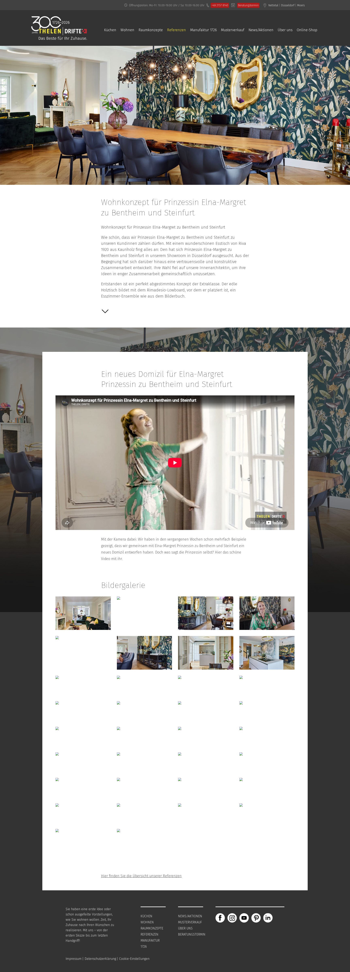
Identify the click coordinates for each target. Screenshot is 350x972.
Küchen (110, 30)
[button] (105, 313)
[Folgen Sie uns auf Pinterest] (256, 918)
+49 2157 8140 (219, 5)
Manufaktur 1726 (203, 30)
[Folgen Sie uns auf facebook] (220, 918)
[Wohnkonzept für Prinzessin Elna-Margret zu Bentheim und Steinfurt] (83, 632)
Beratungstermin (248, 5)
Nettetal (273, 5)
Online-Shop (307, 30)
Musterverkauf (232, 30)
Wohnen (127, 30)
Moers (301, 5)
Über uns (285, 30)
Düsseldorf (287, 5)
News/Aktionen (261, 30)
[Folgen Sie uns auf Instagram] (232, 918)
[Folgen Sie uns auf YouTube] (244, 918)
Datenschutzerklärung (100, 959)
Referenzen (176, 30)
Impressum (74, 959)
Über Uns (185, 928)
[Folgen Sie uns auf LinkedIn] (268, 918)
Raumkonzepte (151, 30)
